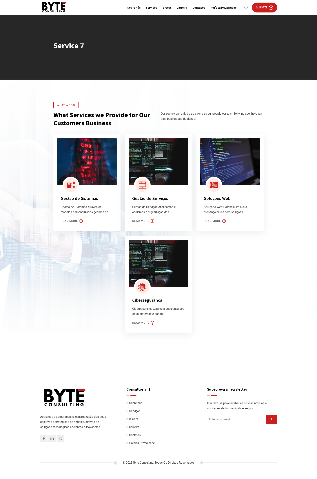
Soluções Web (217, 198)
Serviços (151, 7)
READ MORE (69, 221)
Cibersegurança (147, 300)
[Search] (246, 7)
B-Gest (167, 7)
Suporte (261, 7)
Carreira (182, 7)
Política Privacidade (223, 7)
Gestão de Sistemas (79, 198)
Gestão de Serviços (150, 198)
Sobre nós (134, 7)
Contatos (199, 7)
